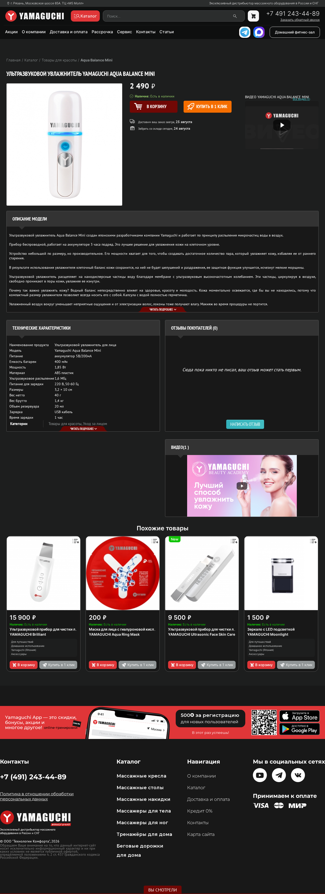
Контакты (145, 31)
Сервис (124, 31)
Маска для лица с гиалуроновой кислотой (125, 629)
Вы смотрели (162, 890)
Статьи (166, 31)
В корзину (26, 665)
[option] (241, 486)
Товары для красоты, (65, 423)
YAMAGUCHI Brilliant (28, 634)
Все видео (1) (301, 99)
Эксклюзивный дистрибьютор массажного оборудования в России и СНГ (264, 3)
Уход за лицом (95, 423)
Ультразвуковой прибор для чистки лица (46, 629)
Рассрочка (102, 31)
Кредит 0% (200, 811)
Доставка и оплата (69, 31)
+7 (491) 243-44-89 (33, 776)
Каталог (196, 787)
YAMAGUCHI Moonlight (267, 634)
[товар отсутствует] (253, 16)
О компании (34, 31)
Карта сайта (201, 834)
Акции (11, 31)
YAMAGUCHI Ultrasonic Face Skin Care (201, 634)
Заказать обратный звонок (300, 20)
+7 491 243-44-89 (293, 13)
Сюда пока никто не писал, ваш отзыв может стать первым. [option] (241, 369)
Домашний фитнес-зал (295, 32)
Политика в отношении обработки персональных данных (37, 796)
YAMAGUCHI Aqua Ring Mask (114, 634)
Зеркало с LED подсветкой (271, 629)
